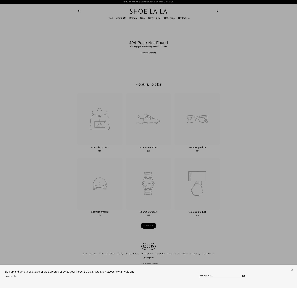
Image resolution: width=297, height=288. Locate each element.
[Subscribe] (243, 275)
